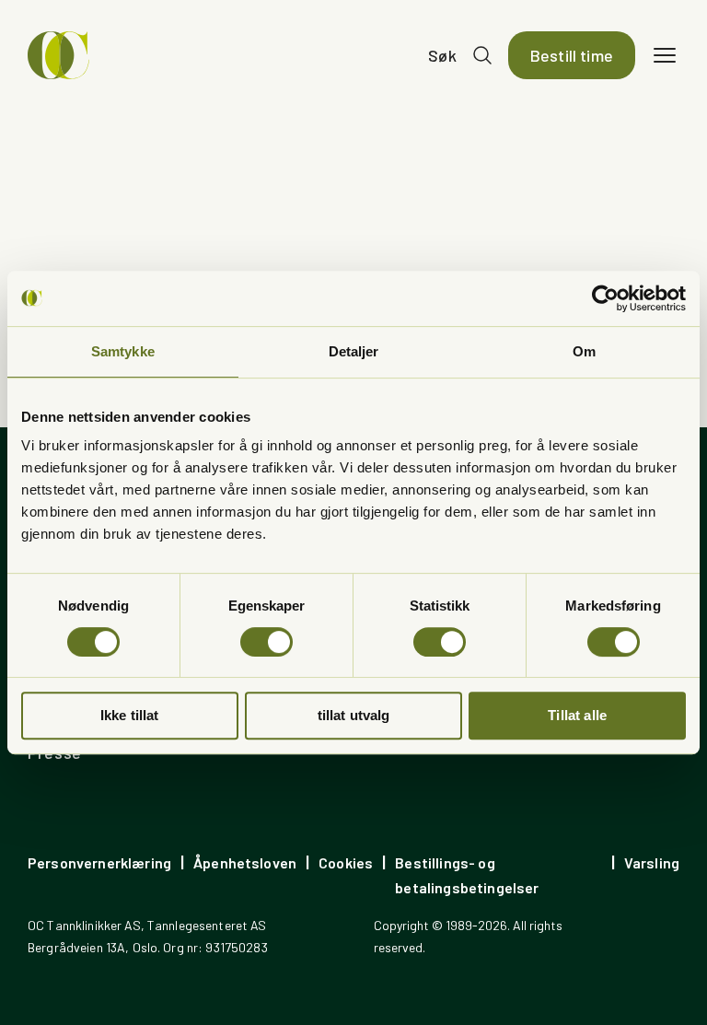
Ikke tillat (129, 715)
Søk (442, 55)
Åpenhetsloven (244, 862)
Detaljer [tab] (354, 351)
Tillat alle (577, 715)
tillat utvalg (354, 715)
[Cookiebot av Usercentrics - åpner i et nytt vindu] (605, 298)
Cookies (346, 862)
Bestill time (571, 55)
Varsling (651, 862)
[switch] (266, 642)
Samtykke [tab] (123, 351)
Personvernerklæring (99, 862)
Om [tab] (584, 351)
